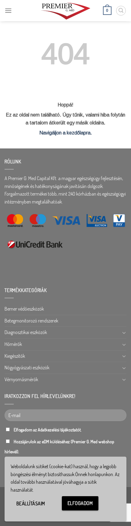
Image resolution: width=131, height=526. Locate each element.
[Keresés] (121, 11)
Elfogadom (80, 503)
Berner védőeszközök (24, 309)
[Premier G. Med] (65, 10)
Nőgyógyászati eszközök (27, 367)
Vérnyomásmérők (21, 379)
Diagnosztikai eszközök (26, 332)
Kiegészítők (15, 356)
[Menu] (8, 10)
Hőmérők (13, 344)
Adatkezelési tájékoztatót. (59, 429)
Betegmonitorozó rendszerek (31, 321)
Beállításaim (30, 503)
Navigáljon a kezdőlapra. (65, 132)
